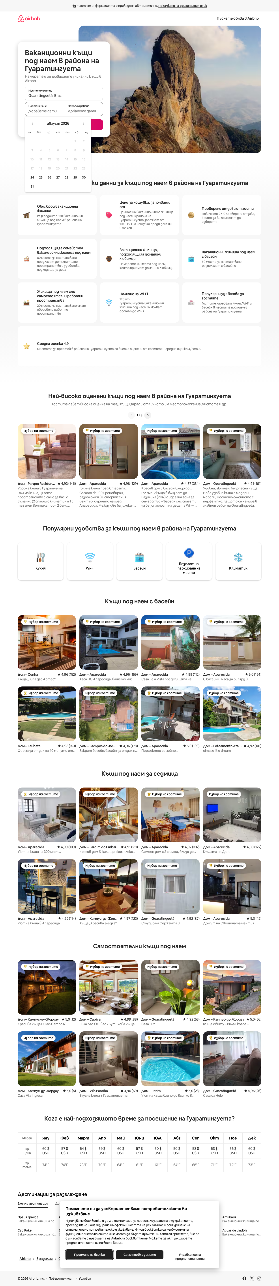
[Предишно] (131, 415)
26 (49, 177)
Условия (85, 1278)
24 (32, 177)
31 (32, 186)
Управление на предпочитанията (189, 1257)
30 (84, 177)
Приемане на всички (89, 1255)
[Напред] (147, 415)
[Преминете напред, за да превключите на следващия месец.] (83, 123)
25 (41, 177)
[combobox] (63, 95)
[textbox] (44, 111)
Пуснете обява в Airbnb (238, 18)
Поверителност (62, 1278)
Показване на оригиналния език (182, 6)
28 (66, 177)
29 (75, 177)
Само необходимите (139, 1255)
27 (58, 177)
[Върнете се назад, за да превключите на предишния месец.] (32, 123)
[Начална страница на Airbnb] (29, 18)
